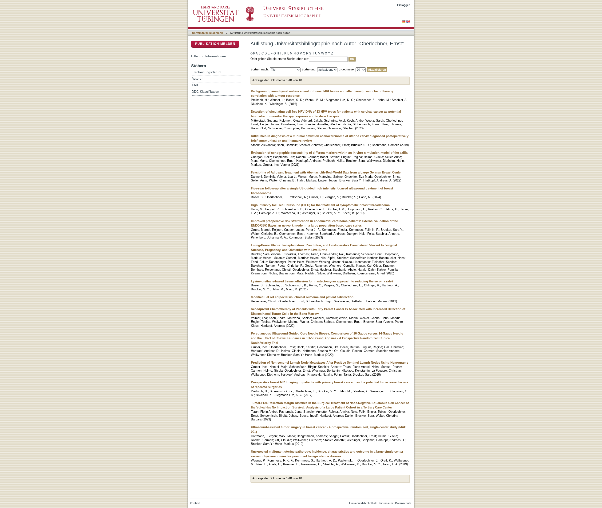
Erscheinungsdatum (206, 72)
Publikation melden (215, 44)
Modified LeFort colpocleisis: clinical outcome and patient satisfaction (302, 297)
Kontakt (195, 503)
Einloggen (403, 5)
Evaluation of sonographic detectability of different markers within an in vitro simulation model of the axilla (329, 152)
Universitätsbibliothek (363, 503)
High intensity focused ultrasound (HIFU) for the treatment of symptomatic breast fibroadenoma (320, 205)
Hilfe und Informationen (208, 56)
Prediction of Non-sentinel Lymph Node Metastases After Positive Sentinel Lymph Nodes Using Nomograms (329, 362)
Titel (195, 85)
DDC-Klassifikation (205, 91)
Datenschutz (403, 503)
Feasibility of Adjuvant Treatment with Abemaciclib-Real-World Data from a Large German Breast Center (326, 172)
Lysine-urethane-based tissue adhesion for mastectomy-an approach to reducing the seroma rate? (322, 281)
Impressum (386, 503)
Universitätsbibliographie (207, 32)
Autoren (197, 78)
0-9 (252, 53)
